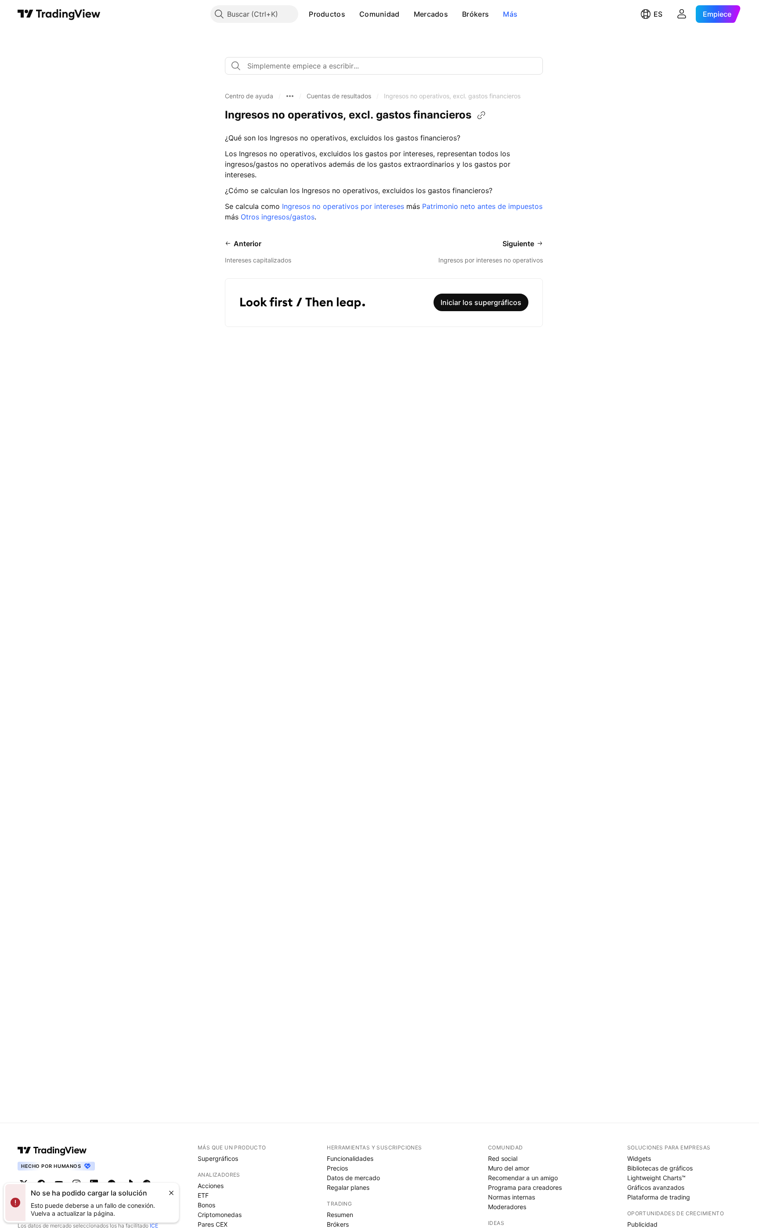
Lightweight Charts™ (656, 1177)
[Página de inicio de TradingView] (59, 14)
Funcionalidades (350, 1158)
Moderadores (507, 1206)
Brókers (475, 14)
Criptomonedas (220, 1214)
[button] (352, 14)
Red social (502, 1158)
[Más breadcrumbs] (290, 96)
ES (658, 14)
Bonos (206, 1205)
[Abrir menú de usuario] (681, 14)
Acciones (211, 1185)
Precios (337, 1168)
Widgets (639, 1158)
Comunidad (379, 14)
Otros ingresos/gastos (277, 216)
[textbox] (387, 65)
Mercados (431, 14)
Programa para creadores (525, 1187)
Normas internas (511, 1197)
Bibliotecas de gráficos (660, 1168)
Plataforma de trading (658, 1197)
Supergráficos (218, 1158)
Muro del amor (508, 1168)
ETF (203, 1195)
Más (510, 14)
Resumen (340, 1214)
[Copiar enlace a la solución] (481, 115)
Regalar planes (348, 1187)
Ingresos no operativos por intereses (343, 206)
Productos (327, 14)
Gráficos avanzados (655, 1187)
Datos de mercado (353, 1177)
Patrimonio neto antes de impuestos (482, 206)
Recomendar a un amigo (523, 1177)
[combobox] (384, 66)
